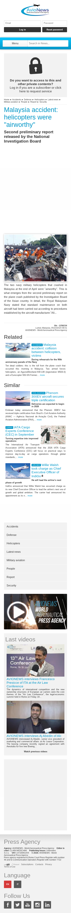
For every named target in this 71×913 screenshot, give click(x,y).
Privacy (48, 864)
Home (6, 99)
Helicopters (40, 99)
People (24, 102)
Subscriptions (27, 864)
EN (7, 884)
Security (43, 102)
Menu (15, 43)
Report (33, 102)
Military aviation (11, 102)
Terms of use (9, 867)
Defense (28, 99)
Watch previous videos (35, 751)
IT (17, 884)
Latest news (53, 99)
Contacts (39, 864)
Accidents (16, 99)
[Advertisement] (35, 194)
